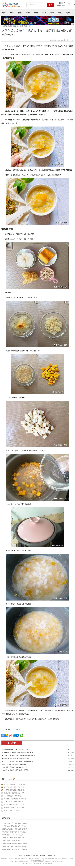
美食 (60, 12)
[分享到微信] (21, 735)
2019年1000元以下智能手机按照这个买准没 (16, 770)
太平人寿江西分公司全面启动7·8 (14, 787)
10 (2, 810)
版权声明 (42, 855)
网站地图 (49, 855)
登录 (73, 4)
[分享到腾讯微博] (14, 735)
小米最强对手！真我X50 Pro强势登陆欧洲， (16, 758)
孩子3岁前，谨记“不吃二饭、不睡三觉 (14, 832)
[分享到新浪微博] (10, 735)
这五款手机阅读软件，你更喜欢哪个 (15, 784)
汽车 (28, 12)
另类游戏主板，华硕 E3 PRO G (11, 840)
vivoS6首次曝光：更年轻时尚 (13, 796)
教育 (20, 12)
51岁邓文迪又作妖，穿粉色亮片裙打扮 (14, 846)
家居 (36, 12)
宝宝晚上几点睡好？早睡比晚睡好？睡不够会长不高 (19, 755)
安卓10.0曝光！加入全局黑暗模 (13, 802)
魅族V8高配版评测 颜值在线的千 (14, 804)
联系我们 (28, 855)
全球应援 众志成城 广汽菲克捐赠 (14, 807)
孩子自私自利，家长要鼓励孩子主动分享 (14, 843)
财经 (12, 12)
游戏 (52, 12)
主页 (14, 26)
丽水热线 (20, 26)
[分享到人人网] (17, 735)
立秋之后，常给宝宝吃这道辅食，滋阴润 (14, 823)
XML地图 (35, 855)
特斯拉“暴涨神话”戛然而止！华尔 (14, 793)
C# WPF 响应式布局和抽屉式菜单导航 (14, 764)
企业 (44, 12)
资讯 (4, 12)
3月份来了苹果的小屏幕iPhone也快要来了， (16, 767)
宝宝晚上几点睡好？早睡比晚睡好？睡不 (14, 829)
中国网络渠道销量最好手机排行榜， (15, 790)
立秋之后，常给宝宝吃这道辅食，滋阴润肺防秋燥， (19, 761)
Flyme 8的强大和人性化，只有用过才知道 (16, 749)
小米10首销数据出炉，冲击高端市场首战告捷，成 (18, 752)
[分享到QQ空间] (6, 735)
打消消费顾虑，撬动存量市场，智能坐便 (14, 849)
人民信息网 (16, 729)
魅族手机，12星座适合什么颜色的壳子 (14, 838)
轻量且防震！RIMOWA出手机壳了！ (13, 835)
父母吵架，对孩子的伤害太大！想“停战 (14, 826)
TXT (55, 855)
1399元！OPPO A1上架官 (11, 810)
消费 (68, 12)
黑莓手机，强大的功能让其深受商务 (15, 799)
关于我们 (21, 855)
